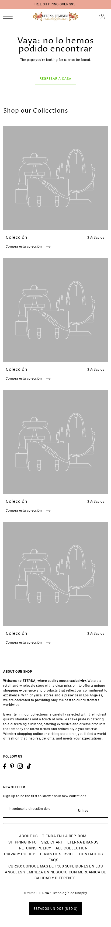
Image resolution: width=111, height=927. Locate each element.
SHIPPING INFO (22, 842)
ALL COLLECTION (72, 848)
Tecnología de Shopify (69, 893)
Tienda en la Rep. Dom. (65, 836)
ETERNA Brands (83, 842)
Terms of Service (57, 854)
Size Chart (52, 842)
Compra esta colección (24, 246)
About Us (28, 836)
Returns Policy (35, 848)
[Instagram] (20, 766)
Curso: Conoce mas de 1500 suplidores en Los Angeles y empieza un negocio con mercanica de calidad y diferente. (55, 872)
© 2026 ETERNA (36, 893)
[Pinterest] (12, 766)
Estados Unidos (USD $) (55, 909)
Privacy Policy (19, 854)
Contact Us (91, 854)
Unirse (83, 811)
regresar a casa (55, 79)
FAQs (53, 860)
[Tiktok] (29, 766)
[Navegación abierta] (9, 17)
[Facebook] (4, 766)
